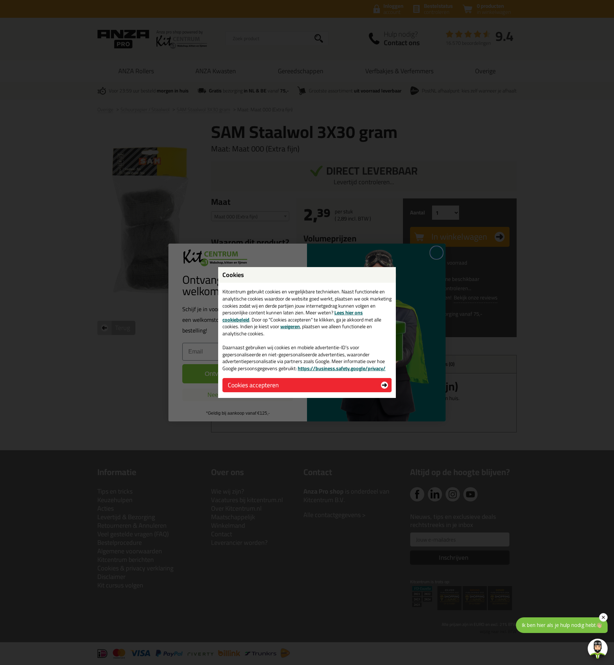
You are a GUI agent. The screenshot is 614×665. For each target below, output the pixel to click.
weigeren (290, 326)
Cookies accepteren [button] (253, 385)
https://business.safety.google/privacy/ (342, 368)
